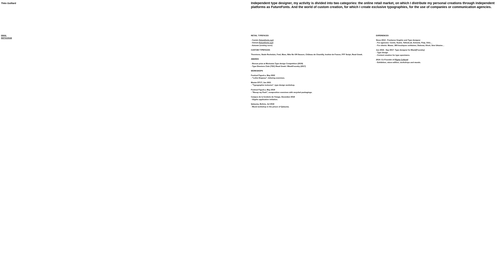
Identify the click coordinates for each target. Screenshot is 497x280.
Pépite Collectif (401, 60)
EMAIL (4, 35)
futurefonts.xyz (266, 40)
